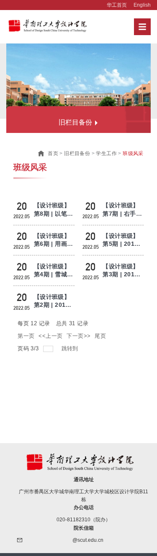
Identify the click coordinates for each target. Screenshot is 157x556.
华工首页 (117, 5)
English (142, 5)
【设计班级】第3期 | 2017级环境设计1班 (122, 274)
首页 (53, 153)
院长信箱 (84, 528)
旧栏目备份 (77, 153)
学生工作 (106, 153)
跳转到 (71, 348)
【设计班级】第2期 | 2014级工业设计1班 (54, 304)
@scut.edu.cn (87, 540)
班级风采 (133, 153)
